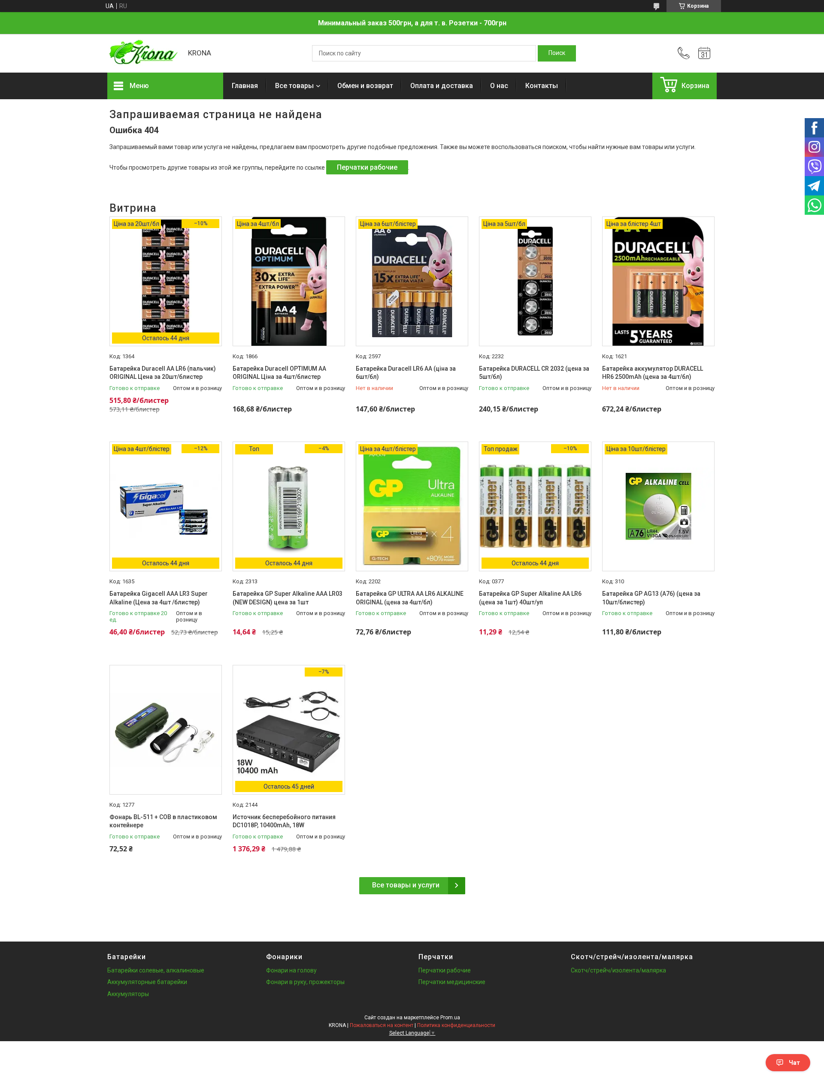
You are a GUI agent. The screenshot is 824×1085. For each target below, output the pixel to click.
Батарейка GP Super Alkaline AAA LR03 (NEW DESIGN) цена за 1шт (287, 598)
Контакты (541, 86)
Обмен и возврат (365, 86)
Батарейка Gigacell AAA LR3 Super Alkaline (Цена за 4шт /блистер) (158, 598)
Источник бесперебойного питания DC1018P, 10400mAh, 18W (284, 821)
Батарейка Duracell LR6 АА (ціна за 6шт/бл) (406, 373)
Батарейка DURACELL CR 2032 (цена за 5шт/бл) (534, 373)
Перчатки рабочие (367, 167)
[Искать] (557, 53)
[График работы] (704, 53)
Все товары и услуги (405, 885)
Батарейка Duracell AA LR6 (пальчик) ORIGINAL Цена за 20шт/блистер (162, 373)
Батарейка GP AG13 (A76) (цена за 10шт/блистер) (651, 598)
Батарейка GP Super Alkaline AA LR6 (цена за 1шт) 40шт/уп (530, 598)
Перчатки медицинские (451, 981)
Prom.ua (450, 1018)
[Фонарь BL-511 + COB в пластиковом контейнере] (165, 730)
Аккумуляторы (128, 994)
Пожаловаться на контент (381, 1025)
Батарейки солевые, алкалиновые (155, 970)
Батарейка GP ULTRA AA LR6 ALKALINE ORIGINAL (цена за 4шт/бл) (410, 598)
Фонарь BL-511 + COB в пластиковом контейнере (163, 821)
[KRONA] (143, 53)
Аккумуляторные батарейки (147, 981)
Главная (245, 86)
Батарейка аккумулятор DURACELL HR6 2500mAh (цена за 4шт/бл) (652, 373)
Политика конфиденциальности (456, 1025)
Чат (794, 1062)
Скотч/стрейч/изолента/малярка (618, 970)
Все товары (294, 86)
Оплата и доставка (441, 86)
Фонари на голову (291, 970)
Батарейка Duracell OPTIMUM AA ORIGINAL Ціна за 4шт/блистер (279, 373)
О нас (499, 86)
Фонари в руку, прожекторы (305, 981)
